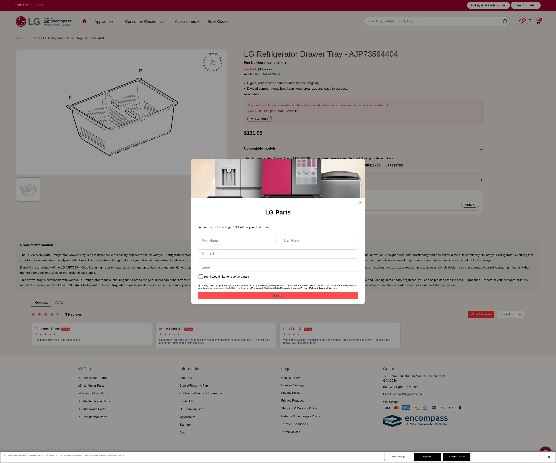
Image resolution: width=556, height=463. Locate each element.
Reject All (427, 457)
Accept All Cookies (457, 457)
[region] (278, 457)
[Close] (549, 457)
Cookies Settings (398, 457)
